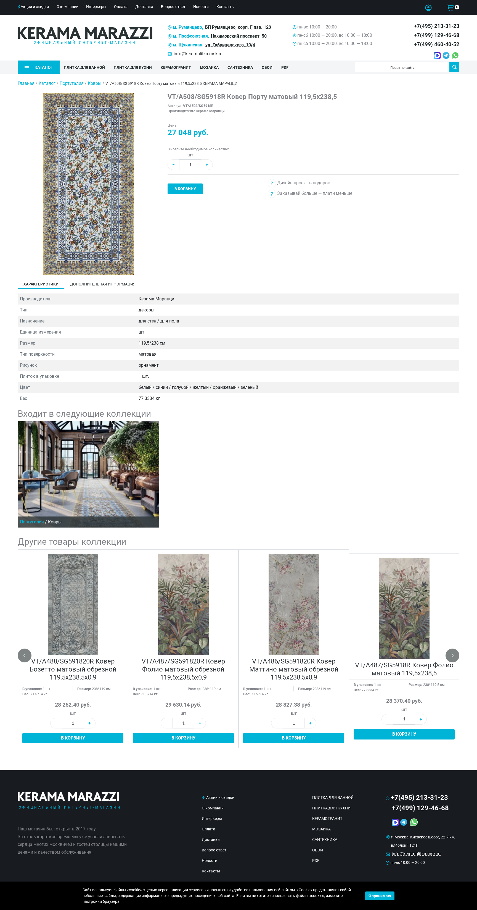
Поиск (454, 67)
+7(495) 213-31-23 (436, 26)
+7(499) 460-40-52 (436, 44)
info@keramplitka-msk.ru (198, 53)
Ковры (95, 83)
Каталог (47, 83)
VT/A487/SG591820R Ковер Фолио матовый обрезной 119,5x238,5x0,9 (183, 669)
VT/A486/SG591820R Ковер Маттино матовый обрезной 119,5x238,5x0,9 (293, 669)
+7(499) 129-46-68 (436, 35)
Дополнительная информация (103, 284)
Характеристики (41, 284)
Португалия (72, 83)
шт (190, 155)
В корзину (185, 189)
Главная (26, 83)
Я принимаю (380, 896)
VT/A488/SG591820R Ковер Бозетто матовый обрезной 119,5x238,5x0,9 (73, 669)
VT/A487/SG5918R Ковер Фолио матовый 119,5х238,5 (404, 669)
